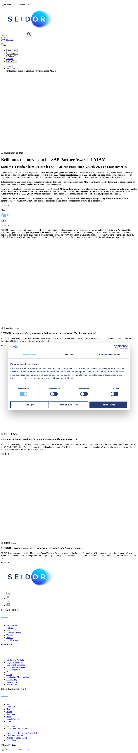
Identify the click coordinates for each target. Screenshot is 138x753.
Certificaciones (12, 640)
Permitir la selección (69, 405)
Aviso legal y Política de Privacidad (21, 733)
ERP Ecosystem (13, 670)
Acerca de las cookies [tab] (109, 354)
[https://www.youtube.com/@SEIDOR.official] (8, 605)
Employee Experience (15, 667)
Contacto (10, 40)
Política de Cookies (14, 735)
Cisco (8, 721)
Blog (8, 630)
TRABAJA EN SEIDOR (17, 728)
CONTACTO (12, 726)
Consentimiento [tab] (28, 354)
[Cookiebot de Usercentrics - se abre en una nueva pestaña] (116, 347)
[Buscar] (29, 34)
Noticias (9, 628)
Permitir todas (108, 405)
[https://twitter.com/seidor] (8, 602)
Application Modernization (17, 677)
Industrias (11, 53)
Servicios (11, 50)
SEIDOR (11, 61)
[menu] (2, 43)
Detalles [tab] (69, 354)
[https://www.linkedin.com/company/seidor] (8, 595)
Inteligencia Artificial (15, 660)
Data (8, 672)
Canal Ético (11, 740)
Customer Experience (15, 665)
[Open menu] (4, 45)
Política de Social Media (16, 738)
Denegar (30, 405)
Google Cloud (12, 719)
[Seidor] (31, 19)
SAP (8, 704)
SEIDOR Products (14, 684)
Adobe (9, 711)
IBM (8, 709)
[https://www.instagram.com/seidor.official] (8, 598)
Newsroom (12, 68)
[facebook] (2, 215)
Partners (11, 56)
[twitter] (7, 215)
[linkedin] (4, 215)
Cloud (9, 674)
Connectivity (11, 679)
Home (9, 66)
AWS (8, 716)
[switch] (54, 394)
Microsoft (10, 707)
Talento (9, 58)
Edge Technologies (14, 662)
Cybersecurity (12, 682)
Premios (9, 637)
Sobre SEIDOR (13, 625)
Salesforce (10, 714)
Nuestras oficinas (13, 633)
